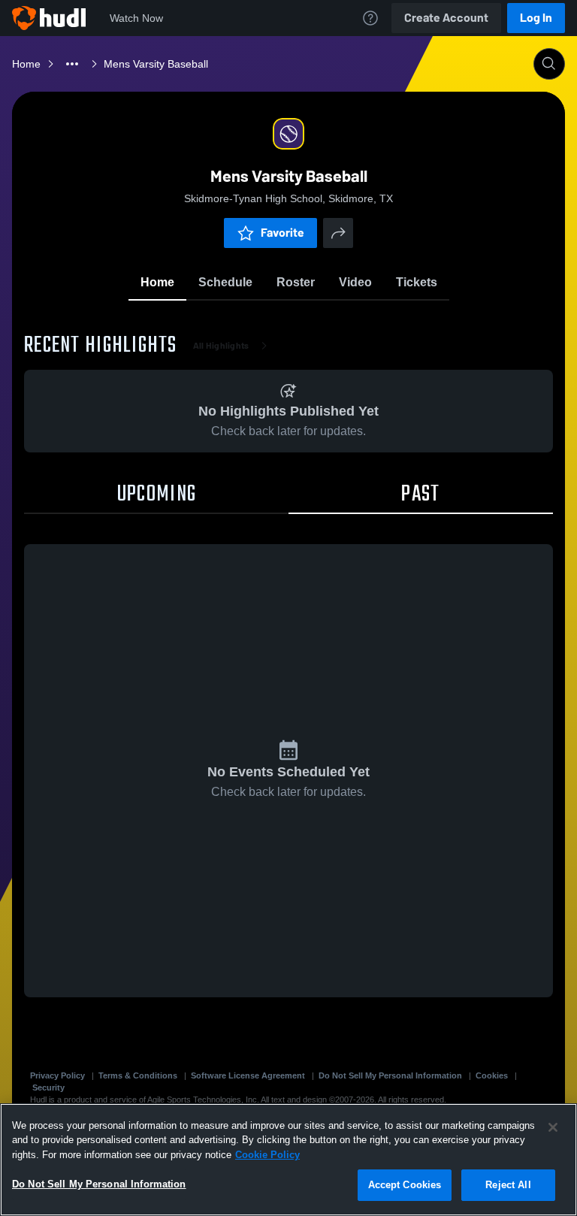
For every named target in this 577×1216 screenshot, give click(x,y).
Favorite (282, 232)
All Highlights (221, 345)
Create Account (446, 18)
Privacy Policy (57, 1075)
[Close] (552, 1127)
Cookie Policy (267, 1154)
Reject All (507, 1184)
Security (48, 1087)
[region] (288, 1159)
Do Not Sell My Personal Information (390, 1075)
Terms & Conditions (137, 1075)
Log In (536, 18)
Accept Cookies (405, 1184)
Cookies (492, 1075)
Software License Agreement (248, 1075)
